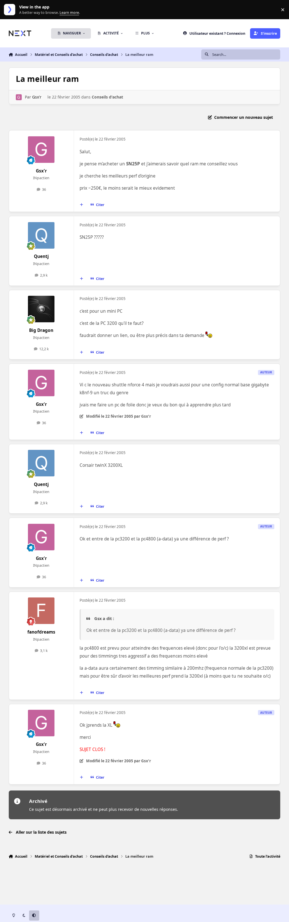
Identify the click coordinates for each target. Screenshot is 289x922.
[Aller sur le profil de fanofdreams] (41, 610)
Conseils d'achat (107, 97)
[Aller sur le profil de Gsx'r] (19, 97)
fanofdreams (41, 632)
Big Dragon (41, 330)
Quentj (41, 256)
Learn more (11, 9)
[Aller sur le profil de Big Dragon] (41, 309)
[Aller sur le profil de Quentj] (41, 235)
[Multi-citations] (81, 204)
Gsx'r (36, 97)
